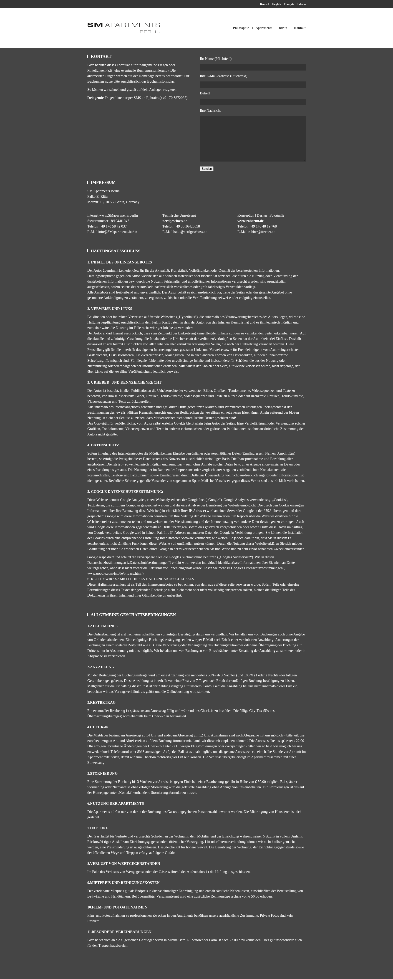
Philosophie (241, 28)
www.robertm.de (250, 221)
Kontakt (300, 28)
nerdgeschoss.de (174, 221)
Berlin (283, 28)
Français (289, 4)
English (276, 4)
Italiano (301, 4)
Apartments (264, 28)
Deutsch (265, 4)
